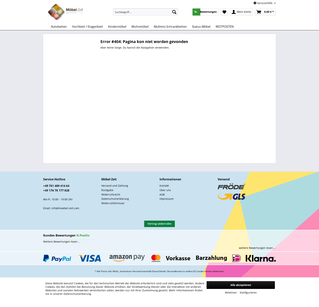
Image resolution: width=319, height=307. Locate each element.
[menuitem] (145, 12)
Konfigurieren (248, 292)
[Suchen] (174, 12)
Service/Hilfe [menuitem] (264, 3)
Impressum (167, 198)
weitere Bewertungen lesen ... (257, 248)
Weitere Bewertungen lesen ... (61, 241)
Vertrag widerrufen (159, 223)
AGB (162, 194)
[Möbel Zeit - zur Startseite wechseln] (65, 12)
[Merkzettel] (224, 12)
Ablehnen (231, 292)
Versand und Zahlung (114, 185)
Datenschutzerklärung (115, 198)
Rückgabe (107, 190)
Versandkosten (174, 271)
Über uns (165, 190)
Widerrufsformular (113, 203)
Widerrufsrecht (110, 194)
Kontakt (164, 185)
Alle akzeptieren (240, 285)
